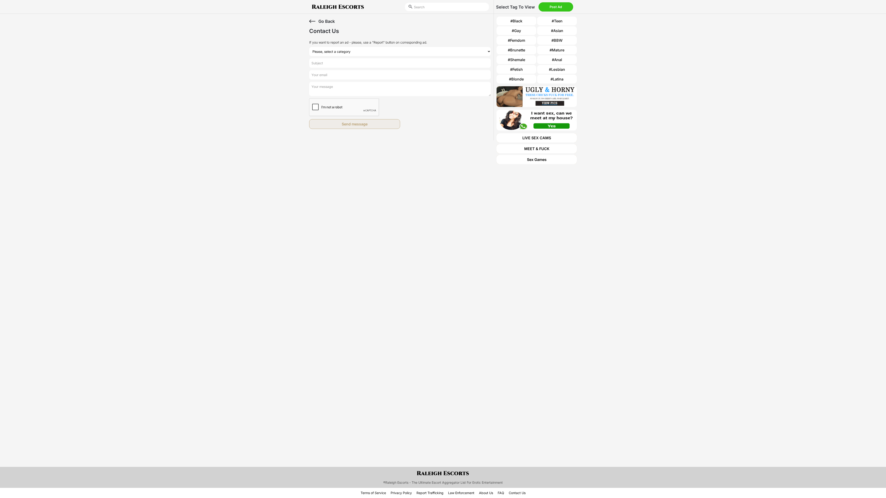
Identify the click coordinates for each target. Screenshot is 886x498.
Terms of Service (373, 493)
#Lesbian (557, 69)
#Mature (557, 50)
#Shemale (516, 59)
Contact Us (517, 493)
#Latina (557, 79)
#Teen (557, 21)
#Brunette (516, 50)
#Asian (557, 30)
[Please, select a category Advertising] (400, 51)
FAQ (501, 493)
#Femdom (516, 40)
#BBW (557, 40)
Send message (355, 124)
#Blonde (516, 79)
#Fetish (516, 69)
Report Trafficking (429, 493)
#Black (516, 21)
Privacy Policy (401, 493)
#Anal (557, 59)
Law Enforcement (461, 493)
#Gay (516, 30)
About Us (486, 493)
